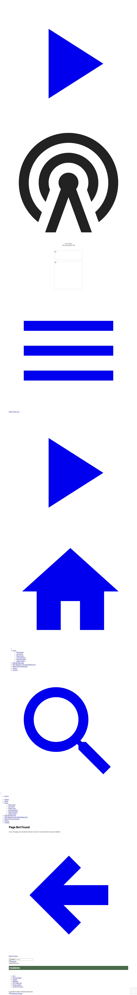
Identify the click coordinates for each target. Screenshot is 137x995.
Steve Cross (20, 656)
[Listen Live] (68, 62)
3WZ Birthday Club (18, 663)
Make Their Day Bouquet (20, 666)
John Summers (21, 657)
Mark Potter (20, 652)
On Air (14, 650)
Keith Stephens (21, 659)
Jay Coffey (19, 654)
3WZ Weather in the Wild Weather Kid (24, 664)
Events (15, 668)
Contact (15, 670)
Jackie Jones (20, 661)
